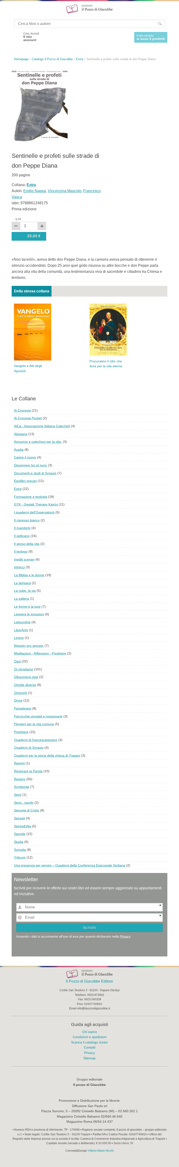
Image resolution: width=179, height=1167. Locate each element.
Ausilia (19, 449)
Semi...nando (24, 802)
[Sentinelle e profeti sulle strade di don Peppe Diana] (40, 103)
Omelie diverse (25, 685)
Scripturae (21, 787)
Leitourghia (22, 622)
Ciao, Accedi (31, 37)
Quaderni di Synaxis (29, 747)
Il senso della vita (26, 544)
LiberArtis (21, 630)
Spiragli (19, 818)
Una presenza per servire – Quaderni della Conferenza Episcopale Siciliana (69, 865)
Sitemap (89, 1058)
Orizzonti (20, 693)
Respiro (19, 779)
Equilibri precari (25, 481)
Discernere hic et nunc (30, 465)
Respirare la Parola (28, 771)
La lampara (22, 583)
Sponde (19, 834)
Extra (18, 489)
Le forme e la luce (27, 606)
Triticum (20, 857)
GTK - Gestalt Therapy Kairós (36, 504)
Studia (18, 842)
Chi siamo (89, 1032)
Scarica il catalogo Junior (89, 1042)
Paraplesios (22, 708)
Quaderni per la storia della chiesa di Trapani (47, 755)
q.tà (18, 219)
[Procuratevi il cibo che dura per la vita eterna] (108, 329)
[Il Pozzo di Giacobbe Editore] (89, 9)
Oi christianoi (23, 669)
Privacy (125, 936)
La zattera (21, 598)
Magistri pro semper (29, 646)
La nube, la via (25, 590)
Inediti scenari (24, 559)
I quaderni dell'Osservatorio (34, 512)
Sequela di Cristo (26, 810)
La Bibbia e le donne (29, 575)
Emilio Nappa (34, 191)
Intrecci (19, 567)
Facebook (16, 37)
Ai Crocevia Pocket (28, 418)
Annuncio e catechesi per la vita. (38, 441)
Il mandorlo (22, 528)
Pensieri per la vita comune (34, 724)
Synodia (20, 850)
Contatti (89, 1047)
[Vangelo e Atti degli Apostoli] (32, 332)
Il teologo (21, 551)
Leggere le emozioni (29, 614)
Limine (19, 638)
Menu (6, 9)
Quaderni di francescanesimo (35, 740)
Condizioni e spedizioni (90, 1037)
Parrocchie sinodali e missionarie (38, 716)
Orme (18, 700)
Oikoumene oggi (26, 677)
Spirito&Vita (22, 826)
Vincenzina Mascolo (64, 191)
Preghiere (21, 732)
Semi (17, 794)
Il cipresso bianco (27, 520)
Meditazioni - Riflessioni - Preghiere (40, 653)
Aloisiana (20, 434)
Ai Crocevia (22, 410)
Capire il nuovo (25, 457)
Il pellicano (22, 536)
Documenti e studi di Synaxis (35, 473)
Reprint (19, 763)
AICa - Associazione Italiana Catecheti (42, 426)
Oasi (17, 661)
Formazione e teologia (30, 497)
